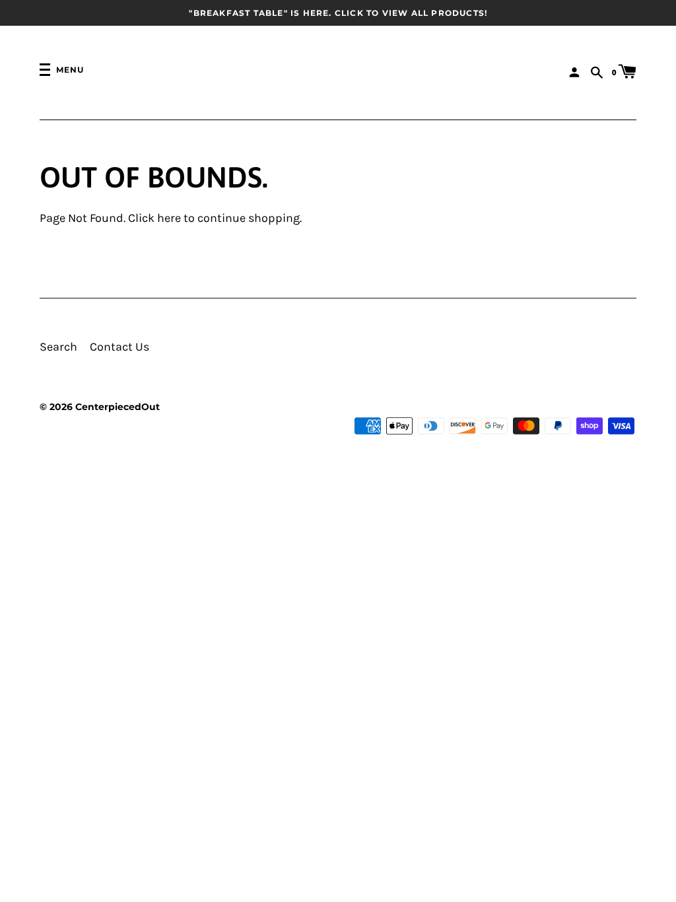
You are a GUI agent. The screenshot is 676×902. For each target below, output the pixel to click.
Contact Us (119, 347)
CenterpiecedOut (117, 407)
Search (58, 347)
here (169, 218)
